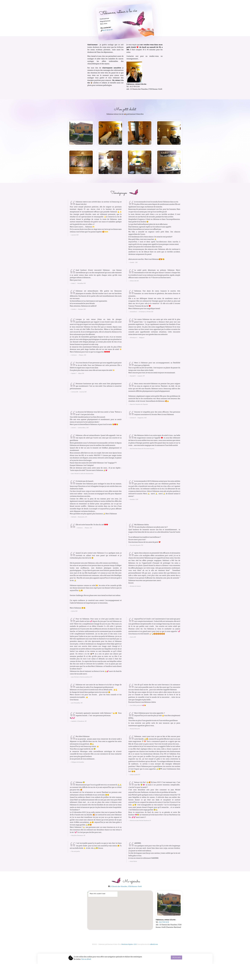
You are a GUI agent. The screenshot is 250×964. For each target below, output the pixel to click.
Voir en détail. (86, 959)
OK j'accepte (176, 957)
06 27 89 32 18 (107, 30)
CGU (135, 944)
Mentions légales (127, 944)
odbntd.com (154, 944)
